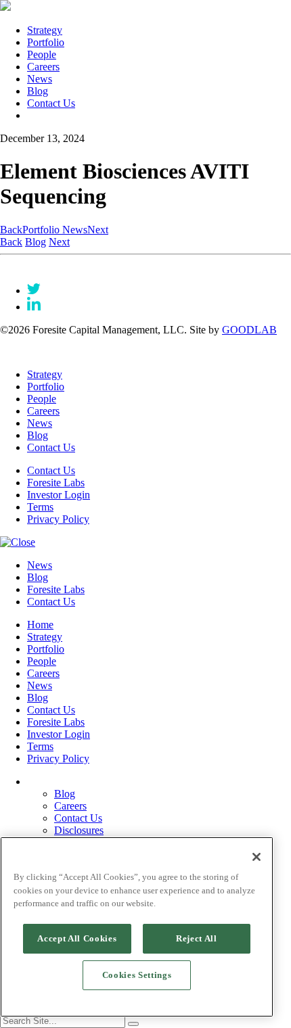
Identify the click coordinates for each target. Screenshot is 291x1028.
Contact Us (51, 103)
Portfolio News (54, 229)
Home (40, 624)
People (41, 54)
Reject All (196, 938)
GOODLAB (249, 329)
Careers (43, 66)
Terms (40, 507)
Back (11, 229)
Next (97, 229)
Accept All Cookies (76, 938)
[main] (136, 927)
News (39, 79)
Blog (37, 91)
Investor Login (58, 494)
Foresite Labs (56, 482)
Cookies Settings (137, 975)
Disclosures (79, 830)
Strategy (44, 30)
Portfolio (45, 42)
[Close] (256, 857)
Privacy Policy (58, 519)
